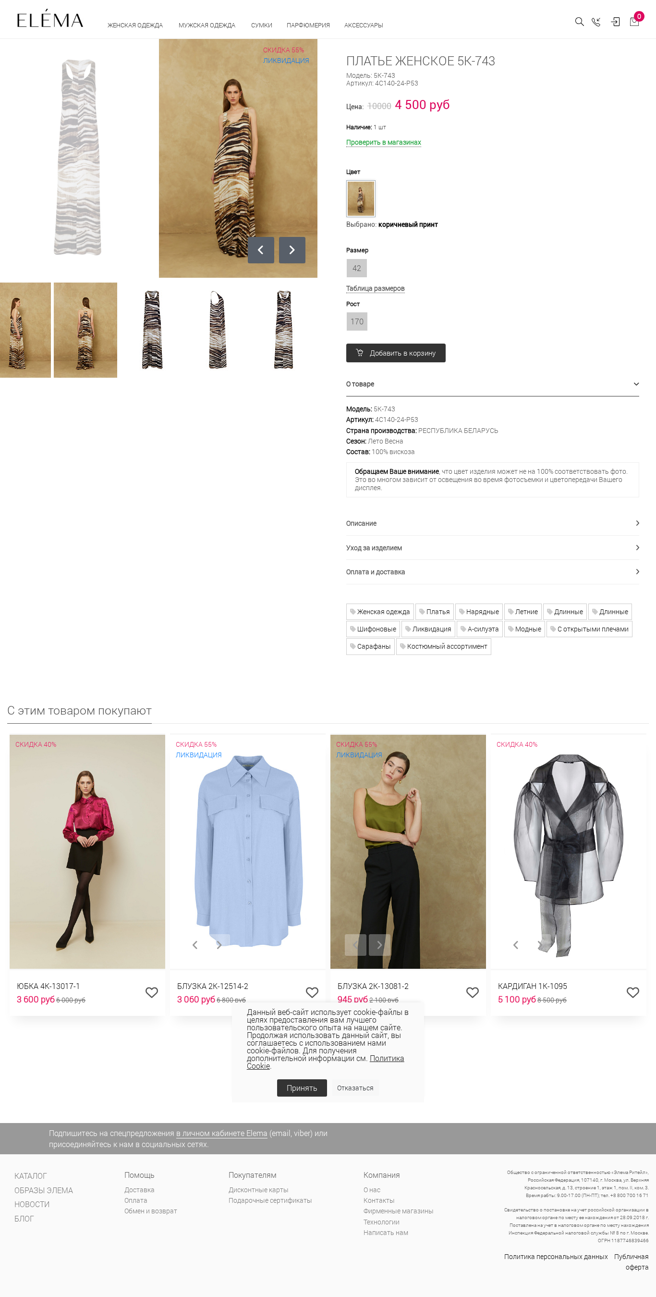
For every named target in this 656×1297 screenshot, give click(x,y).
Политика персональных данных (556, 1256)
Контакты (379, 1200)
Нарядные (482, 611)
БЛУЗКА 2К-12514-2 (212, 986)
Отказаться (355, 1087)
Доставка (139, 1189)
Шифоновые (376, 628)
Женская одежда (136, 25)
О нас (372, 1189)
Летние (526, 611)
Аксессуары (364, 25)
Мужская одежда (208, 25)
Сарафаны (373, 646)
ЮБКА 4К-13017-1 (48, 986)
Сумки (261, 25)
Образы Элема (43, 1190)
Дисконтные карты (259, 1189)
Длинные (568, 611)
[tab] (493, 384)
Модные (527, 628)
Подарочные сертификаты (270, 1200)
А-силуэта (482, 628)
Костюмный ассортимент (446, 646)
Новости (31, 1204)
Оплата (135, 1200)
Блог (24, 1218)
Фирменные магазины (399, 1210)
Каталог (30, 1176)
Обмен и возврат (150, 1210)
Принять (302, 1088)
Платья (437, 611)
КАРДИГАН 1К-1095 (532, 986)
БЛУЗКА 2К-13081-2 (373, 986)
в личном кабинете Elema (221, 1133)
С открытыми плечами (592, 628)
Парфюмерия (308, 25)
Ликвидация (431, 628)
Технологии (382, 1221)
